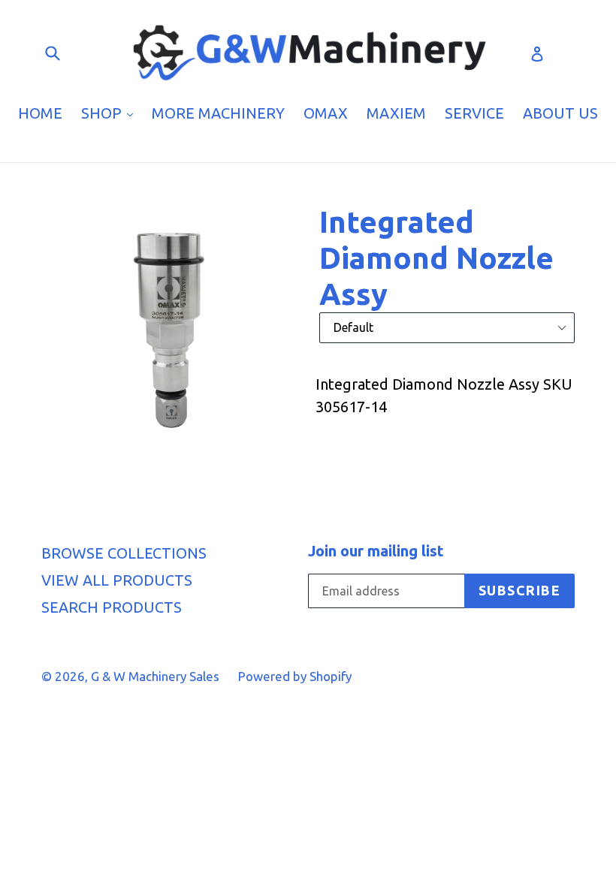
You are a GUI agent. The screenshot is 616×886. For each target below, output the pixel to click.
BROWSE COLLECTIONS (124, 553)
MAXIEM (396, 113)
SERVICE (474, 113)
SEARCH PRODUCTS (111, 607)
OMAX (325, 113)
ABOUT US (560, 113)
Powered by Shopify (295, 676)
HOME (40, 113)
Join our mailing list (376, 550)
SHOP (110, 113)
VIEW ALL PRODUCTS (116, 580)
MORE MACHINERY (218, 113)
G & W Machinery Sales (155, 676)
